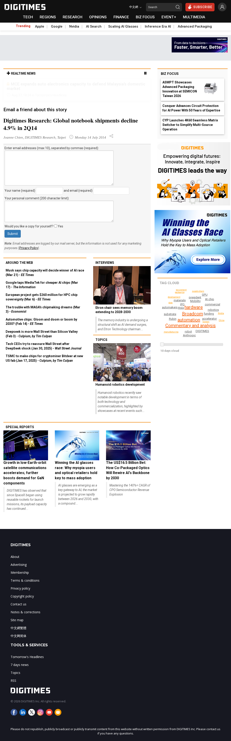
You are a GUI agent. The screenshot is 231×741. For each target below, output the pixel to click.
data (171, 303)
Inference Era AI (158, 26)
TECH (28, 17)
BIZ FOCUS (145, 17)
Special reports (20, 427)
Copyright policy (22, 596)
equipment (181, 290)
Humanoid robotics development (120, 384)
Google (56, 26)
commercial (212, 304)
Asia (181, 307)
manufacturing (171, 332)
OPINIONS (98, 17)
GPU (205, 294)
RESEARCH (72, 17)
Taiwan (205, 322)
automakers (170, 307)
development (174, 297)
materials (180, 300)
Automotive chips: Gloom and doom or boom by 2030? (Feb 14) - (41, 322)
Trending (23, 26)
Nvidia (74, 26)
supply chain (198, 291)
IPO (182, 304)
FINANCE (121, 17)
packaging (180, 292)
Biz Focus (170, 74)
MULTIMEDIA (194, 17)
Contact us (18, 604)
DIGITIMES (202, 331)
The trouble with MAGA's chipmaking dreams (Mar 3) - (43, 309)
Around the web (19, 262)
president (195, 297)
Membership (20, 572)
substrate (170, 314)
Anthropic (189, 335)
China (221, 320)
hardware (194, 307)
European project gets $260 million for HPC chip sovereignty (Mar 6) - (41, 297)
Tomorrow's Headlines (27, 657)
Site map (17, 620)
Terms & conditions (25, 580)
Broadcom (192, 313)
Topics (101, 340)
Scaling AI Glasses (123, 26)
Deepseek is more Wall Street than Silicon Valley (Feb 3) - (42, 334)
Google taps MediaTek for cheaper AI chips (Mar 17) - (42, 285)
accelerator (209, 318)
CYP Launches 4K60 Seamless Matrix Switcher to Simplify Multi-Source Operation (190, 124)
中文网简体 (18, 636)
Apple (39, 26)
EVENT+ (169, 17)
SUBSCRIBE (202, 7)
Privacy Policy (28, 248)
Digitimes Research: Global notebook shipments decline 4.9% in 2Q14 (70, 124)
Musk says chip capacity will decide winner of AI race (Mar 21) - (45, 273)
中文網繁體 (18, 628)
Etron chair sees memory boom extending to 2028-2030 (119, 310)
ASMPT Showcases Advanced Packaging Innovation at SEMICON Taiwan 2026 (179, 89)
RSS (13, 680)
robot (188, 331)
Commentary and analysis (190, 325)
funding (209, 313)
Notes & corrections (25, 612)
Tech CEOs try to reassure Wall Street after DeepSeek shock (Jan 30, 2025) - (43, 346)
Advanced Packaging (195, 26)
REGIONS (48, 17)
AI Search (94, 26)
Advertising (19, 564)
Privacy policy (20, 588)
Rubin (172, 319)
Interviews (104, 262)
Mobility (195, 301)
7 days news (20, 665)
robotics (213, 310)
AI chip (209, 299)
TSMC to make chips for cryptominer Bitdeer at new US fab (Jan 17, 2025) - (44, 358)
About (15, 557)
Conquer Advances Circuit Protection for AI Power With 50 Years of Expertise (191, 108)
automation (189, 320)
